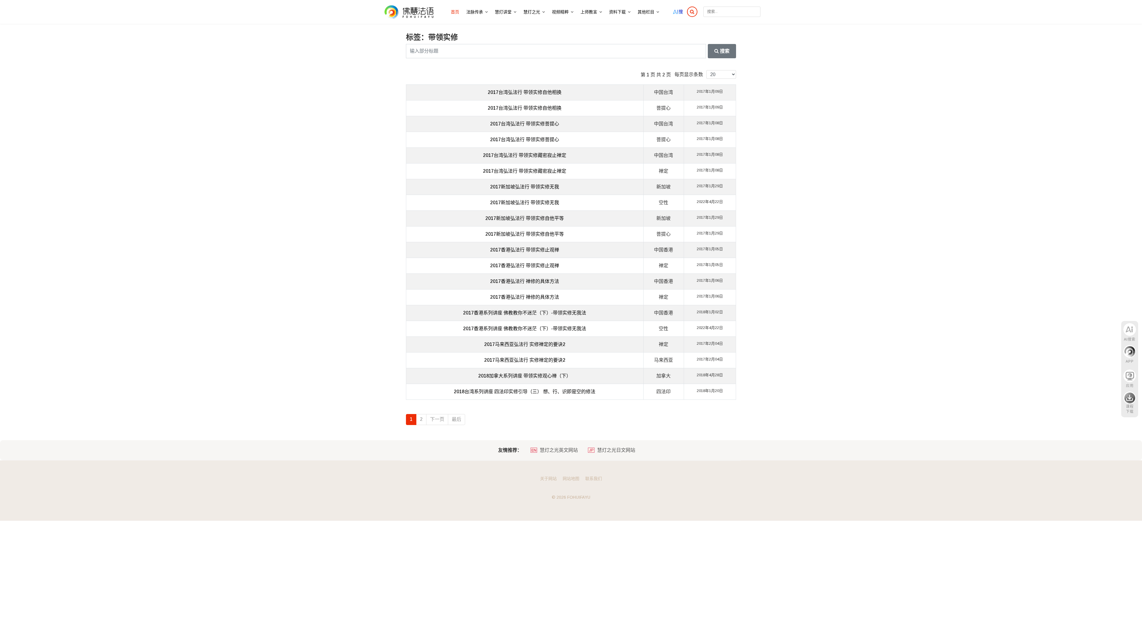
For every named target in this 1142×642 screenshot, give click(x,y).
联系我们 (593, 478)
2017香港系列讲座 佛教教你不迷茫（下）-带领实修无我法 (524, 312)
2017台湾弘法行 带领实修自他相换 (524, 92)
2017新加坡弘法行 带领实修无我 (524, 186)
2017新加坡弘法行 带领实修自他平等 (524, 218)
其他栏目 (646, 12)
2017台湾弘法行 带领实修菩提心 (524, 123)
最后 (456, 419)
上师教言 (589, 12)
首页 (455, 12)
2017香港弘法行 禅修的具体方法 (524, 281)
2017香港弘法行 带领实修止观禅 (524, 249)
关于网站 (548, 478)
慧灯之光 (531, 12)
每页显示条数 (688, 74)
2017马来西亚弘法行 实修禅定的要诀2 (524, 344)
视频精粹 (560, 12)
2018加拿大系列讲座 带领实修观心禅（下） (524, 375)
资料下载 (617, 12)
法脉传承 (474, 12)
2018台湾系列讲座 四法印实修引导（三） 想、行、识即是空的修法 (524, 391)
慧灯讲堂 (503, 12)
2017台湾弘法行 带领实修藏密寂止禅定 (524, 155)
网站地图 (571, 478)
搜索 (724, 51)
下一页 (437, 419)
